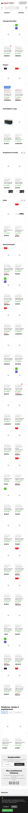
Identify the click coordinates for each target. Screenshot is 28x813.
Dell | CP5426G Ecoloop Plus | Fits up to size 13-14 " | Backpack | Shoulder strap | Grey (19, 629)
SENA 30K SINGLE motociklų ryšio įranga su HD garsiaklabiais (19, 138)
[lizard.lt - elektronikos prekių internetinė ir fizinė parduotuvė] (7, 2)
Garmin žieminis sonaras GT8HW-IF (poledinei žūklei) (19, 95)
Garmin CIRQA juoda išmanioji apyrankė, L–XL (5, 51)
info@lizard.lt (22, 3)
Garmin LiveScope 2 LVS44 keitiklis (18, 389)
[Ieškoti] (17, 7)
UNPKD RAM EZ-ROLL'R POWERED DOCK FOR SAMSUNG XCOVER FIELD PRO (19, 689)
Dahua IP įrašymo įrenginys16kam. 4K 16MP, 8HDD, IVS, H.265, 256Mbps (19, 329)
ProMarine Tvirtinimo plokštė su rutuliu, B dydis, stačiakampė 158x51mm (8, 539)
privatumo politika (13, 802)
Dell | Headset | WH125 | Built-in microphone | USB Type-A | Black (19, 183)
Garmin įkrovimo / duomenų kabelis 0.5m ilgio (8, 329)
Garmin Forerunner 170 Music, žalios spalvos (16, 51)
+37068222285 (22, 2)
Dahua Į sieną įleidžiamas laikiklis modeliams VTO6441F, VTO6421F (8, 569)
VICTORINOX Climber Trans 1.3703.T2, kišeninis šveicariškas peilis (8, 599)
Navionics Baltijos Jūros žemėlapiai (8, 359)
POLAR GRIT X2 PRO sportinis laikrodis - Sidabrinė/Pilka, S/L (19, 599)
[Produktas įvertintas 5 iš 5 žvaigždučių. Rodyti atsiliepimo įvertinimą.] (7, 90)
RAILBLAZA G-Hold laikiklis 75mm (7, 743)
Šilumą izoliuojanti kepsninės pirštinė (8, 269)
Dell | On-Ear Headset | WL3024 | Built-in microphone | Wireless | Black (8, 183)
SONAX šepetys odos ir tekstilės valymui (8, 629)
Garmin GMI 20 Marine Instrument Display (19, 359)
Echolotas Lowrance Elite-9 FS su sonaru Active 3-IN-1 (8, 95)
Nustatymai (6, 806)
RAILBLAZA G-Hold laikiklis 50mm (20, 743)
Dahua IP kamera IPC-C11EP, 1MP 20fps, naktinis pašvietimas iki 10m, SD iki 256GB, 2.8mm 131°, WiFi (19, 539)
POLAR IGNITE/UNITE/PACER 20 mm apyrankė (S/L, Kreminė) (19, 449)
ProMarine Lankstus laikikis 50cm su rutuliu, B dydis (19, 269)
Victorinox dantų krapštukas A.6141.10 (8, 479)
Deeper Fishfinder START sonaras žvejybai (19, 479)
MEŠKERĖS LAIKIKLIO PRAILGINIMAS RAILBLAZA (19, 299)
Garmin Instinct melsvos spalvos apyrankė (8, 449)
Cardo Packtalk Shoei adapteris (8, 138)
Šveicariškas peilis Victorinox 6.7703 (19, 230)
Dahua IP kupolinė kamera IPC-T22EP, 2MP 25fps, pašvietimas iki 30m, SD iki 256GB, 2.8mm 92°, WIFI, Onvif (8, 389)
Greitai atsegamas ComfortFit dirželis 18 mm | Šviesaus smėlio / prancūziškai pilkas (8, 509)
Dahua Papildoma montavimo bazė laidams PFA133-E (19, 419)
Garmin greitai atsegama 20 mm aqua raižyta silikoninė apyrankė (19, 509)
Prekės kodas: (4, 47)
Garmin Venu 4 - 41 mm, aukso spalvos (8, 659)
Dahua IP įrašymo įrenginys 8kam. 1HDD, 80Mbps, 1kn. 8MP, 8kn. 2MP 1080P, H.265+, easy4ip (19, 659)
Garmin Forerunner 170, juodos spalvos (8, 299)
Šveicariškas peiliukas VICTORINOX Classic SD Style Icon (8, 230)
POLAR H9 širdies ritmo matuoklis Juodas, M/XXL (19, 569)
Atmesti (14, 806)
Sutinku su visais (7, 810)
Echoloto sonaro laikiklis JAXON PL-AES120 (8, 689)
